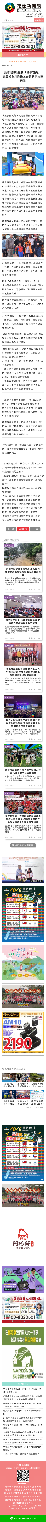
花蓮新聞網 (37, 1506)
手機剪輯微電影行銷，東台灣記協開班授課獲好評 (22, 1448)
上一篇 (11, 529)
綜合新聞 (18, 1499)
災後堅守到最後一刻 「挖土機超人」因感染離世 (23, 1426)
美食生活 (9, 1490)
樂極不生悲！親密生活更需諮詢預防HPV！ (9, 1087)
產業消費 (36, 1486)
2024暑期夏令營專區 (23, 1503)
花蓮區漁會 (18, 1493)
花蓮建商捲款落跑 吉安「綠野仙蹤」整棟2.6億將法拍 (22, 1390)
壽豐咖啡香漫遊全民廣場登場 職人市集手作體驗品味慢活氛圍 (22, 1405)
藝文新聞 (37, 1493)
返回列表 (23, 529)
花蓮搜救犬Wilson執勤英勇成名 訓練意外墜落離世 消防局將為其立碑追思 (22, 1398)
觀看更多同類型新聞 (23, 845)
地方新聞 (27, 1486)
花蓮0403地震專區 (32, 1499)
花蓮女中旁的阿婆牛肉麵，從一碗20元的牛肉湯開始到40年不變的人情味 (22, 1441)
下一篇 (35, 529)
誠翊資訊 (32, 1508)
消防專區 (27, 1490)
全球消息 (36, 1496)
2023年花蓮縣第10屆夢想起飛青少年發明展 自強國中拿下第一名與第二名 (22, 1419)
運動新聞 (36, 1490)
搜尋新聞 (39, 20)
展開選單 (23, 54)
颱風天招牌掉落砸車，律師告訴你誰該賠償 (22, 1412)
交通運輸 (27, 1496)
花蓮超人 (28, 1493)
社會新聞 (8, 1493)
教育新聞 (9, 1496)
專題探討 (18, 1496)
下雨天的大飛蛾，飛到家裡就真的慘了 (21, 1453)
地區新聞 (9, 1486)
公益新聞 (18, 1490)
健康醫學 (9, 1499)
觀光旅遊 (18, 1486)
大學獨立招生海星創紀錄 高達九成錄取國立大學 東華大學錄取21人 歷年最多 (22, 1434)
